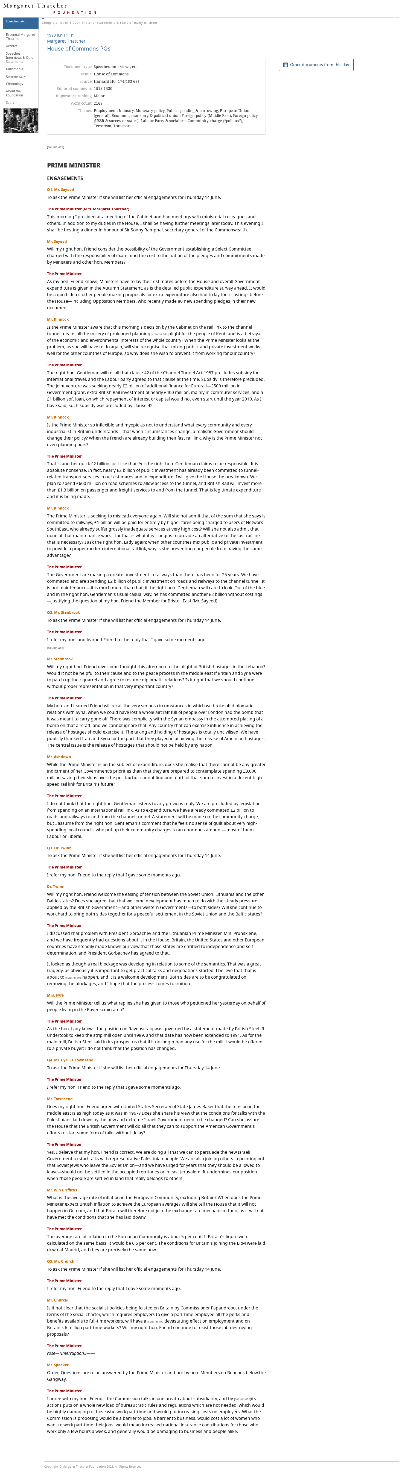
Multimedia (14, 69)
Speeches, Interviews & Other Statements (20, 57)
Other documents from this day (319, 65)
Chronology (14, 83)
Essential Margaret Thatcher (20, 36)
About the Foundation (14, 93)
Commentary (16, 76)
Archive (12, 46)
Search (11, 102)
